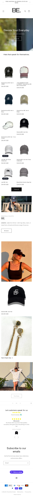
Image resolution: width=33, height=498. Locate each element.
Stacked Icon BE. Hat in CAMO (7, 83)
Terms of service (17, 494)
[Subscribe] (28, 463)
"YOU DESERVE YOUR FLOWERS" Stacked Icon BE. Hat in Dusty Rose (24, 84)
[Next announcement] (30, 2)
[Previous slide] (13, 403)
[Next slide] (20, 403)
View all (16, 189)
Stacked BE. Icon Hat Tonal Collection (24, 160)
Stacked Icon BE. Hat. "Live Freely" (8, 137)
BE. (6, 491)
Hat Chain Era (6, 358)
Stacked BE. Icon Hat (22, 132)
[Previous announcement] (3, 2)
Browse (6, 230)
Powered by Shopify (11, 491)
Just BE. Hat (4, 182)
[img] (16, 412)
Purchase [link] (16, 396)
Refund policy (20, 491)
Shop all (16, 38)
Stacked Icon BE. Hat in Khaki (23, 111)
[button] (3, 11)
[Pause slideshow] (31, 403)
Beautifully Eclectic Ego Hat (24, 182)
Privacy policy (28, 491)
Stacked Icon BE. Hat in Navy (7, 111)
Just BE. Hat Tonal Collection (6, 160)
